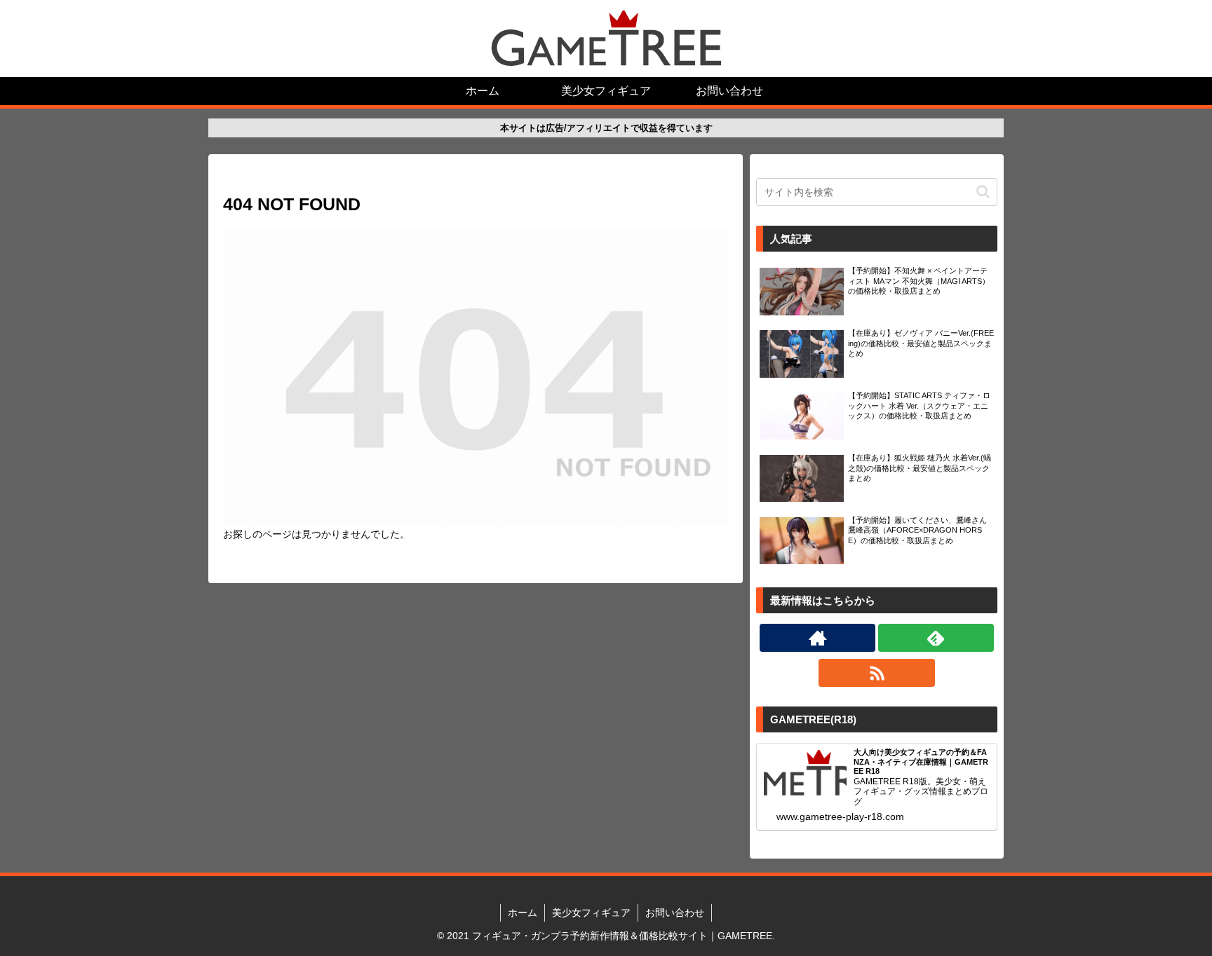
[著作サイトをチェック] (817, 638)
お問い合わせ (674, 912)
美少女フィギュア (591, 912)
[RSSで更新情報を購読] (876, 673)
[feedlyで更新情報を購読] (936, 638)
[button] (983, 192)
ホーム (522, 912)
